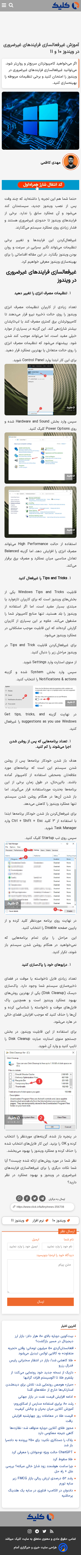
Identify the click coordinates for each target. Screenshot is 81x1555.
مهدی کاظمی (51, 162)
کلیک (18, 1539)
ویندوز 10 (59, 1220)
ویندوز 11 (18, 1220)
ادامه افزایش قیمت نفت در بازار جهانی (45, 1396)
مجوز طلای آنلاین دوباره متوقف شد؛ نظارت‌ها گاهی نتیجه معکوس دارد (41, 1431)
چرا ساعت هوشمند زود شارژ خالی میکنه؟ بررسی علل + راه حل (39, 1469)
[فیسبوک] (27, 1199)
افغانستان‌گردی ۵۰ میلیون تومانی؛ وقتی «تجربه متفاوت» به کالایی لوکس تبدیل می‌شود (41, 1351)
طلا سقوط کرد (63, 1459)
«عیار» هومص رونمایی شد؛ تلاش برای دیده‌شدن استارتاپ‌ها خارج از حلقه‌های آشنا (39, 1387)
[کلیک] (65, 6)
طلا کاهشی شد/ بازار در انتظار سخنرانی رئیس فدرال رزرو (41, 1363)
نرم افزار (38, 1220)
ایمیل (35, 1239)
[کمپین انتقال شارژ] (40, 185)
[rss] (51, 1532)
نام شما (69, 1239)
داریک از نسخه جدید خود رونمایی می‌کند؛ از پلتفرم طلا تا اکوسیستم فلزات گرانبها (42, 1375)
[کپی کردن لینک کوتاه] (40, 1207)
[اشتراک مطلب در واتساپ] (19, 1198)
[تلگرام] (42, 1199)
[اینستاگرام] (30, 1532)
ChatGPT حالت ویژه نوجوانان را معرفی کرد (42, 1452)
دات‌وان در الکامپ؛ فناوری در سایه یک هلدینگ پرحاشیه (40, 1493)
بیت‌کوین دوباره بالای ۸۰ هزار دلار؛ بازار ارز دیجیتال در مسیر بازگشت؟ (44, 1339)
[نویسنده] (70, 162)
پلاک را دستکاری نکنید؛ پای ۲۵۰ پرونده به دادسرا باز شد (39, 1443)
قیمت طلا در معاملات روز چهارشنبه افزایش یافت (42, 1418)
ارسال (40, 1301)
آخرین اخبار (68, 1326)
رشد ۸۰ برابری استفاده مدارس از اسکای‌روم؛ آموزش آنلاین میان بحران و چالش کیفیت (44, 1406)
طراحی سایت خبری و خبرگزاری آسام (35, 1547)
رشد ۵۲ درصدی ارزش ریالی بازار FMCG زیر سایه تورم (42, 1481)
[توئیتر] (34, 1199)
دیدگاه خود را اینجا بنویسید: (55, 1255)
